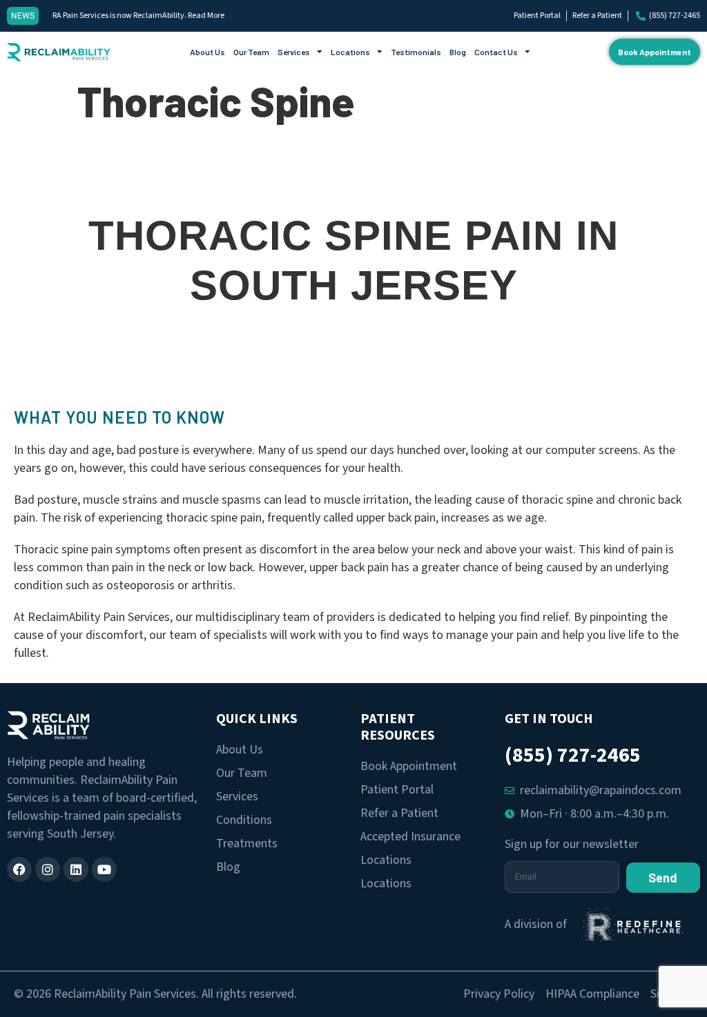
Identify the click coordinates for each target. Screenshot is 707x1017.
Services (294, 52)
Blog (457, 52)
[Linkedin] (76, 869)
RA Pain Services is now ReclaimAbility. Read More (138, 15)
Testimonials (416, 52)
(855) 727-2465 (573, 755)
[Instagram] (47, 869)
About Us (207, 52)
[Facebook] (19, 869)
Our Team (251, 52)
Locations (350, 52)
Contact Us (496, 52)
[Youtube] (104, 869)
